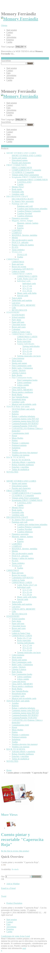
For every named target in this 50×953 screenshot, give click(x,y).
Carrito (9, 42)
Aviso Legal (25, 936)
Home (9, 770)
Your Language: (8, 46)
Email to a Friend (8, 888)
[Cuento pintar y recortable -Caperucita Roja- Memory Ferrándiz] (11, 828)
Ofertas (4, 25)
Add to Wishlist (12, 884)
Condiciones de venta (10, 936)
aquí (24, 948)
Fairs (8, 35)
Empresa (10, 40)
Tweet (3, 896)
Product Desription (14, 903)
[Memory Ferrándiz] (19, 18)
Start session (11, 30)
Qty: (3, 876)
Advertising (11, 37)
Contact (9, 32)
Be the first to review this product (15, 851)
